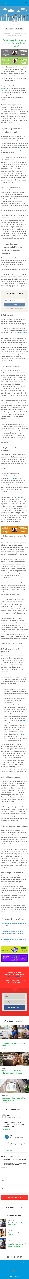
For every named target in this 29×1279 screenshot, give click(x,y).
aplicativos (22, 720)
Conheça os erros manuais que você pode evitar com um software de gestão (17, 1244)
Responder (6, 1129)
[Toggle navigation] (25, 3)
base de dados (11, 478)
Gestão (10, 1230)
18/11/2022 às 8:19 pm (13, 1117)
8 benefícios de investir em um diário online (17, 1223)
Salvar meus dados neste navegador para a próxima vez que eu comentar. (15, 1163)
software (22, 734)
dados (22, 799)
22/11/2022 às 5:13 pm (16, 1137)
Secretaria (19, 28)
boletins (3, 88)
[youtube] (14, 1257)
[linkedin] (18, 1257)
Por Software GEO (14, 25)
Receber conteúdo (14, 1007)
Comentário (4, 1167)
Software (10, 1240)
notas (19, 497)
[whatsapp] (21, 1257)
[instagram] (11, 1257)
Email (2, 1188)
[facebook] (8, 1257)
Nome (2, 1180)
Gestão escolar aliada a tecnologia (15, 1233)
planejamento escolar (20, 332)
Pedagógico (9, 28)
